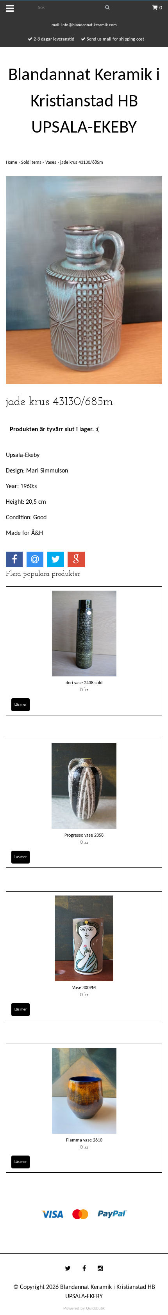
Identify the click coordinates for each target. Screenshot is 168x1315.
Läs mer (20, 705)
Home (13, 162)
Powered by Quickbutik (84, 1308)
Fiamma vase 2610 (84, 1140)
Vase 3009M (84, 988)
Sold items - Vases (40, 162)
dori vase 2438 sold (84, 683)
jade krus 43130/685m (82, 162)
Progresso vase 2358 (84, 835)
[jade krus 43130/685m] (84, 280)
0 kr (84, 690)
